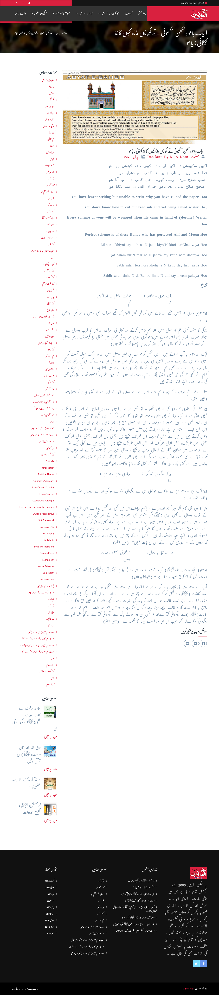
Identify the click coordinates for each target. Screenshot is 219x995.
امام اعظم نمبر (50, 389)
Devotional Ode (46, 527)
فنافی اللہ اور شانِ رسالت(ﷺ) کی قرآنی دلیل (137, 894)
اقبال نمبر (51, 198)
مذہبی (52, 678)
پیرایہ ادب (50, 297)
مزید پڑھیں (50, 736)
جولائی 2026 (49, 887)
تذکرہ (52, 258)
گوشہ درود (51, 349)
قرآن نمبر (51, 179)
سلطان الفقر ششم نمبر (47, 192)
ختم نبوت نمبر (50, 356)
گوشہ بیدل (51, 133)
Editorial (50, 461)
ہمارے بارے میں (31, 989)
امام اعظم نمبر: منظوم (47, 415)
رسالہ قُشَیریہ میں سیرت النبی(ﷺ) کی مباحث (137, 917)
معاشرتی (51, 93)
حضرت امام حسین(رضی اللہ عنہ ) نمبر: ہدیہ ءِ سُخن (37, 652)
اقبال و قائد (50, 323)
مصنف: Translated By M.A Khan (174, 156)
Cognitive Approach (43, 481)
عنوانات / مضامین (110, 13)
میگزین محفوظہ (40, 13)
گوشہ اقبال (51, 244)
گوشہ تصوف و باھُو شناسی (46, 671)
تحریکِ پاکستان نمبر (48, 264)
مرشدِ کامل (51, 87)
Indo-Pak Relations (44, 547)
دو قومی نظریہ (50, 330)
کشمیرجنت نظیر (49, 119)
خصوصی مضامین (62, 13)
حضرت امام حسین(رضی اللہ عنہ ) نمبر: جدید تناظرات (36, 645)
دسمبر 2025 (50, 933)
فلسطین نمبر (50, 290)
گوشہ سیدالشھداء (49, 271)
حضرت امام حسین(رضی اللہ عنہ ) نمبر (41, 632)
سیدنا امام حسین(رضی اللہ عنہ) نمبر (42, 435)
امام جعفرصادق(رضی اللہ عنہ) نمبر (42, 428)
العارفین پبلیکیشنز (189, 989)
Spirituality (48, 573)
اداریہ (52, 658)
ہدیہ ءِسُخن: (50, 625)
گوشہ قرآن (51, 382)
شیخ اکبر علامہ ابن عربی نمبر (46, 586)
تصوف (51, 146)
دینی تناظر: (51, 612)
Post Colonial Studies (43, 487)
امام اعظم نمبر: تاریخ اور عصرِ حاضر (43, 402)
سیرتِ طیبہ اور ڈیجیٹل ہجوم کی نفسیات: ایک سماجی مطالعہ (135, 931)
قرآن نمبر (51, 606)
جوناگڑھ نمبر (51, 363)
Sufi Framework (46, 520)
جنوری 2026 (49, 927)
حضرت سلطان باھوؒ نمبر (46, 441)
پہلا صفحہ (142, 13)
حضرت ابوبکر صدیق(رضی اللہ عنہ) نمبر (41, 592)
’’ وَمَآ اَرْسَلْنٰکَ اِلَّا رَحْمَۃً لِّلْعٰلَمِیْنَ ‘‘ (143, 887)
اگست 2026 (49, 881)
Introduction (47, 468)
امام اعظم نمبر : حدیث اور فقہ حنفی (43, 409)
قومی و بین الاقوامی (48, 80)
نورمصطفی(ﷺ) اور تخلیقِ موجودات (141, 881)
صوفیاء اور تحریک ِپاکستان (46, 343)
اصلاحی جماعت (49, 231)
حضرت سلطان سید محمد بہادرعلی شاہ (42, 251)
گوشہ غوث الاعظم (48, 284)
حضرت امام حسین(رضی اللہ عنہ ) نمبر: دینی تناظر (38, 638)
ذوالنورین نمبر (50, 369)
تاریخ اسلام (50, 685)
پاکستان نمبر (50, 212)
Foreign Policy (47, 553)
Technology (48, 560)
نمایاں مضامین (85, 13)
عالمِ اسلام (51, 599)
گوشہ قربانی (50, 303)
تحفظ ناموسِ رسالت (47, 238)
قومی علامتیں (49, 336)
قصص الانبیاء (49, 165)
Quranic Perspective (43, 514)
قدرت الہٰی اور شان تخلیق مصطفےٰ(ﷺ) (139, 901)
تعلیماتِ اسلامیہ (48, 376)
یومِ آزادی (50, 113)
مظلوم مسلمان (49, 225)
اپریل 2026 (49, 907)
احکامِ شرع (50, 310)
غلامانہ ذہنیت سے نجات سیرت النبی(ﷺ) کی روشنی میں (133, 924)
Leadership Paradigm (43, 501)
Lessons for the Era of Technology (37, 507)
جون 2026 (50, 894)
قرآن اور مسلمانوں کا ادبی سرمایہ (43, 317)
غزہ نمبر (52, 422)
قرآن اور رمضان (48, 126)
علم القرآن (50, 139)
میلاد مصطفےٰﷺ (48, 218)
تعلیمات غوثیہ (49, 106)
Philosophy (48, 533)
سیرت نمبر (51, 205)
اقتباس (51, 159)
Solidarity (49, 540)
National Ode (47, 579)
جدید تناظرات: (49, 619)
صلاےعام (50, 665)
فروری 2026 (49, 920)
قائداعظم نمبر (50, 185)
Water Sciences (46, 566)
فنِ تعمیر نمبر (50, 448)
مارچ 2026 (50, 914)
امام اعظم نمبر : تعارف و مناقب (44, 395)
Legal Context (47, 494)
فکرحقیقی (51, 100)
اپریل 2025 (132, 156)
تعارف (128, 13)
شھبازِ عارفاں (50, 152)
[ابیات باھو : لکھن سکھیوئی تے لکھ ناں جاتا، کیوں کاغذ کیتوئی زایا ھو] (134, 106)
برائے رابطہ (20, 13)
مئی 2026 (50, 901)
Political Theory (46, 474)
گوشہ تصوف (50, 277)
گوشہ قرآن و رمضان (47, 455)
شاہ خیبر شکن (50, 172)
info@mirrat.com (189, 3)
